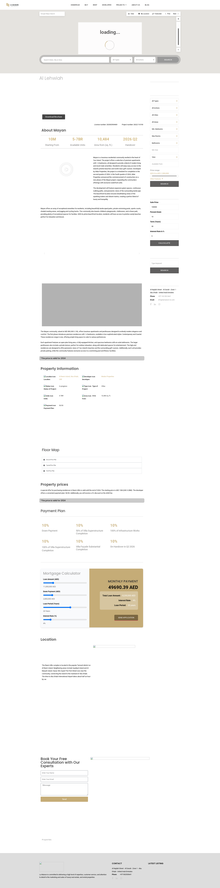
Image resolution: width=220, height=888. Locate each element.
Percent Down (155, 212)
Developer (106, 5)
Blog (147, 5)
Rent (95, 5)
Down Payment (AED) (51, 591)
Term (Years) (155, 222)
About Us (136, 5)
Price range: (155, 170)
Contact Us (53, 432)
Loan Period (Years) (51, 604)
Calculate (164, 243)
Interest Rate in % (157, 231)
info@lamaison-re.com (166, 300)
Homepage (75, 5)
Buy (86, 5)
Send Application (126, 618)
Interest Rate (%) (50, 616)
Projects (120, 5)
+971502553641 (126, 874)
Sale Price (154, 202)
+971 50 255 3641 (164, 296)
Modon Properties (107, 376)
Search (164, 184)
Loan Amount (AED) (51, 579)
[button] (66, 170)
